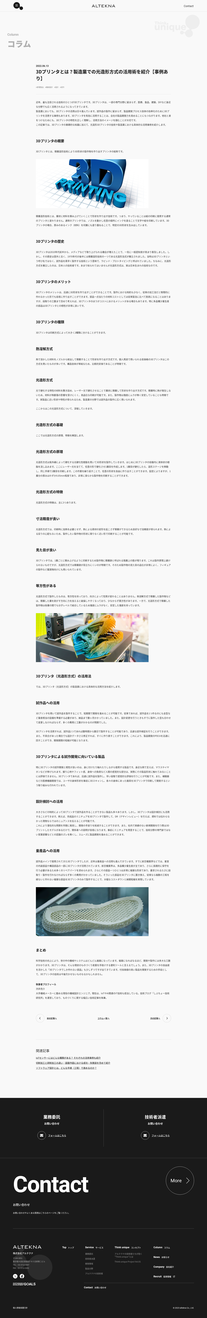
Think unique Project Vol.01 (128, 1261)
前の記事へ (52, 1018)
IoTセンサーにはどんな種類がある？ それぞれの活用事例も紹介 (68, 1057)
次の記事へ (155, 1018)
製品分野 (89, 1268)
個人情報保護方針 (20, 1307)
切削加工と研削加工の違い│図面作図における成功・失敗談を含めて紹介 (73, 1063)
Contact (189, 6)
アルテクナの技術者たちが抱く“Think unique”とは (128, 1255)
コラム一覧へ (103, 1018)
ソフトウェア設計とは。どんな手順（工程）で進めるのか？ (66, 1068)
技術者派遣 (90, 1258)
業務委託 (89, 1253)
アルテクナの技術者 (94, 1273)
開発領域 (89, 1263)
